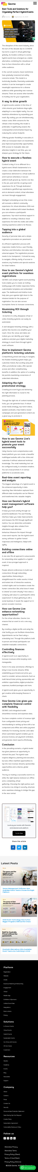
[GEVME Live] (18, 427)
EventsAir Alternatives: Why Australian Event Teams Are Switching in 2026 (17, 950)
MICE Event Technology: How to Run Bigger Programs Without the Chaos (17, 921)
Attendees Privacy (11, 1147)
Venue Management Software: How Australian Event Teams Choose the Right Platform (18, 890)
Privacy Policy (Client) (12, 1154)
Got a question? (29, 1168)
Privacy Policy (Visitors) (13, 1162)
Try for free (19, 833)
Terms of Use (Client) (12, 1158)
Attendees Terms (11, 1151)
